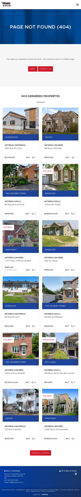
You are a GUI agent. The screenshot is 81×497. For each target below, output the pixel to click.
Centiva (44, 494)
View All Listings (40, 453)
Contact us (45, 69)
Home (32, 69)
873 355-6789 (13, 480)
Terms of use (35, 491)
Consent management (48, 491)
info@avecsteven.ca (16, 482)
